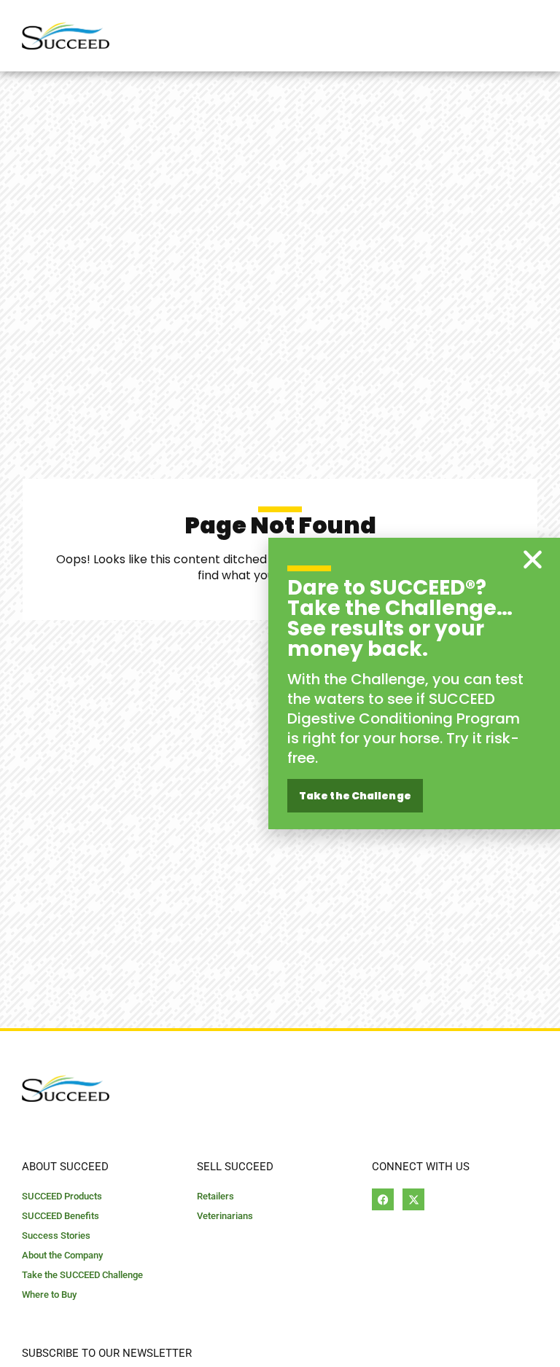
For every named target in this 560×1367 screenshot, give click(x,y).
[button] (532, 559)
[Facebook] (383, 1199)
